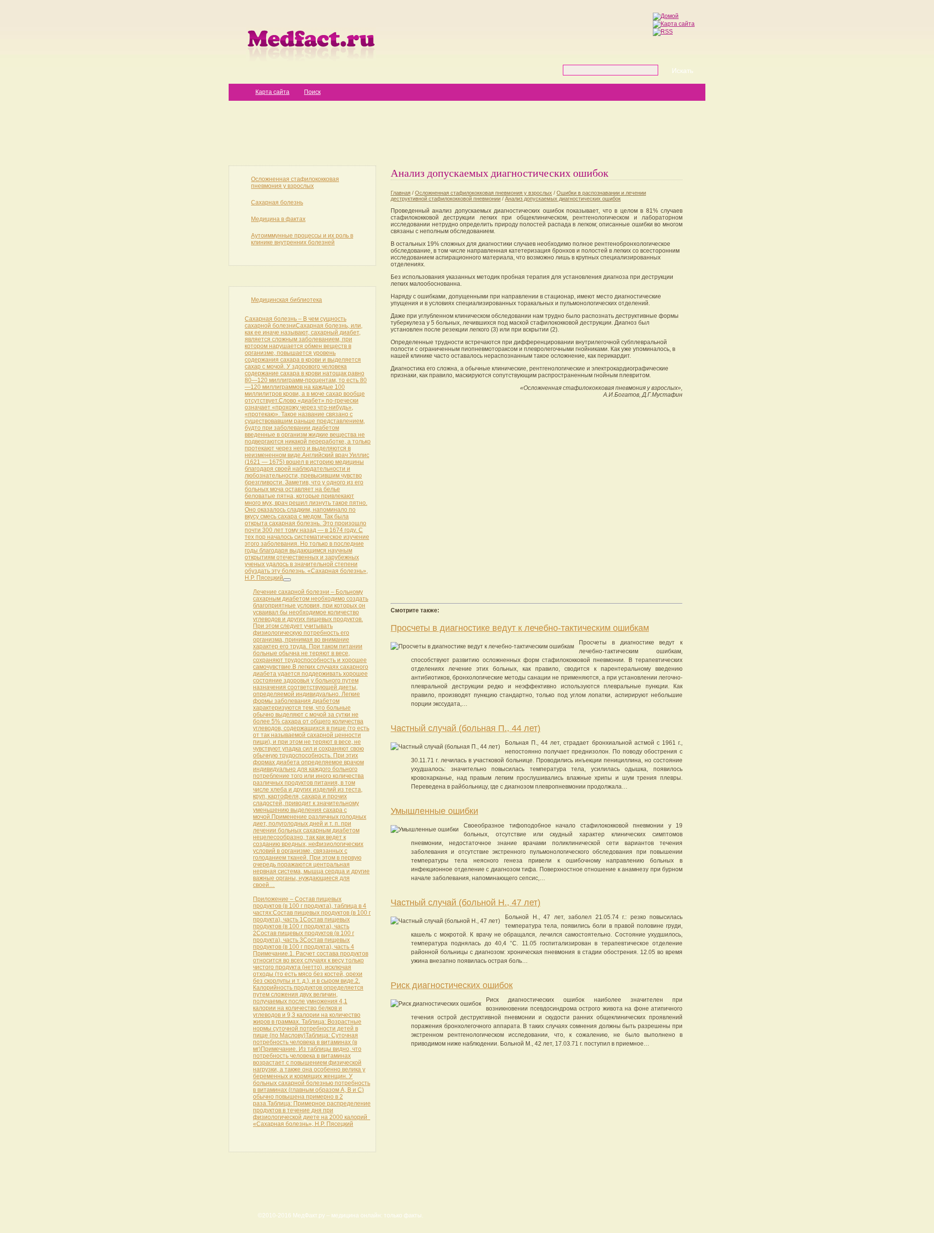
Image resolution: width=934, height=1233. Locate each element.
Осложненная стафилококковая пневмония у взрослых (295, 182)
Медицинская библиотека (286, 299)
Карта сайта (272, 92)
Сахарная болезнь (277, 202)
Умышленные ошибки (434, 811)
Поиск (312, 92)
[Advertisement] (467, 132)
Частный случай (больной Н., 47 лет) (465, 902)
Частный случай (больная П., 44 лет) (465, 728)
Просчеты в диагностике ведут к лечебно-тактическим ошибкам (520, 628)
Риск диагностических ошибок (452, 985)
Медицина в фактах (278, 219)
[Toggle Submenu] (287, 579)
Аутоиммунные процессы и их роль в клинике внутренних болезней (302, 239)
